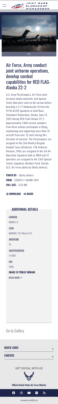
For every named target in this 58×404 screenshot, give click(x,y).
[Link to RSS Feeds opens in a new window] (44, 393)
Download (15, 194)
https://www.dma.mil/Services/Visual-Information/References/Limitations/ (26, 317)
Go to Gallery (15, 330)
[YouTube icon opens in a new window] (29, 393)
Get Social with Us (29, 368)
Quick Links (11, 348)
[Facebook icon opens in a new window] (14, 393)
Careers (9, 355)
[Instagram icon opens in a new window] (21, 393)
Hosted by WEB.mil (29, 400)
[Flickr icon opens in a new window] (36, 393)
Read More (15, 277)
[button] (4, 6)
